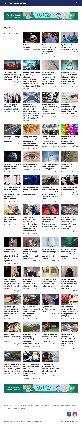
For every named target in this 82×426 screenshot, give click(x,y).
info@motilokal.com (18, 408)
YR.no (21, 421)
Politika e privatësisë (34, 421)
